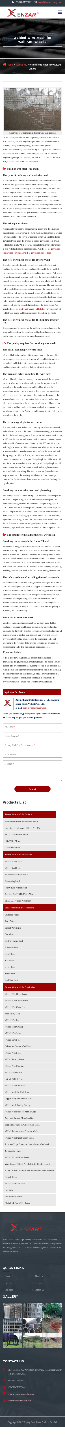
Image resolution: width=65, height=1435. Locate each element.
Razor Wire (9, 921)
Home (10, 65)
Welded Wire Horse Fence (16, 994)
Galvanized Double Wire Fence (18, 1046)
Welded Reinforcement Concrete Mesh (21, 1131)
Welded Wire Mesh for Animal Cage (20, 1111)
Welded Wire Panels (13, 861)
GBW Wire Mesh (12, 841)
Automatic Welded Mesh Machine (19, 1118)
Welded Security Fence (14, 1059)
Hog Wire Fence (12, 1190)
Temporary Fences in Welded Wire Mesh (22, 1125)
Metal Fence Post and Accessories (19, 907)
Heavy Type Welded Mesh (16, 887)
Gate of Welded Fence (14, 1079)
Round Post (10, 973)
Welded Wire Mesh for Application (20, 987)
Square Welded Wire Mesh (16, 874)
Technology (21, 65)
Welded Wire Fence (13, 1053)
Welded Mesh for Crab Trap (17, 1092)
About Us (39, 1276)
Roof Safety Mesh (12, 1013)
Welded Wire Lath (12, 1020)
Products (8, 1283)
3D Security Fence (13, 1151)
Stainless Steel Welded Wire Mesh (19, 894)
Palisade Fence (11, 1177)
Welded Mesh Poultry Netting (17, 1105)
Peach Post (9, 934)
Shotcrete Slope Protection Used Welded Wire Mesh (27, 1144)
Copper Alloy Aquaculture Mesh (18, 1098)
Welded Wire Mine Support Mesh (19, 1138)
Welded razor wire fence (15, 1183)
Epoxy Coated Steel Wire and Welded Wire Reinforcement (29, 1170)
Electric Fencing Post (14, 941)
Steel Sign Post (11, 980)
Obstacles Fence (12, 915)
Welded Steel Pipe (12, 868)
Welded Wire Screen (13, 1033)
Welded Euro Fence (13, 1040)
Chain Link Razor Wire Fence (17, 1203)
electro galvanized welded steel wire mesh (37, 309)
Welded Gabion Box (13, 1072)
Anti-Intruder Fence (13, 1196)
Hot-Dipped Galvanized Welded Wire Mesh (23, 828)
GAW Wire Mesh (12, 847)
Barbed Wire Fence (13, 928)
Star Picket (9, 960)
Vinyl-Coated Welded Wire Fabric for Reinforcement (27, 1164)
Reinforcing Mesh (12, 881)
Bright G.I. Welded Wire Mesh (18, 901)
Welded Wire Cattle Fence (16, 1007)
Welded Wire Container (15, 1085)
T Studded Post (11, 947)
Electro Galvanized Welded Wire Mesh (21, 821)
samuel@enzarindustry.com (49, 2)
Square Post (10, 967)
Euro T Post (10, 954)
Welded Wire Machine (14, 1066)
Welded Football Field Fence (17, 1157)
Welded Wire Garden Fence (16, 1000)
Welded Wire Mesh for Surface (18, 814)
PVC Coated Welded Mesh (16, 834)
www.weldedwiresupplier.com (21, 1394)
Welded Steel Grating (14, 1027)
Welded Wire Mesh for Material (18, 854)
